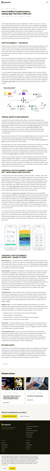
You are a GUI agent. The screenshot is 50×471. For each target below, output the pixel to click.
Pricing (3, 451)
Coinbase (11, 153)
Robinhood (6, 289)
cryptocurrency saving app (19, 193)
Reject (4, 468)
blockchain (29, 67)
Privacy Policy (5, 464)
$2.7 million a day (14, 186)
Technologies (29, 444)
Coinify (3, 301)
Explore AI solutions (25, 416)
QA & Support (29, 436)
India (3, 141)
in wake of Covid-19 (33, 125)
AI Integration (29, 428)
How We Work (5, 444)
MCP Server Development (31, 430)
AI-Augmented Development (32, 426)
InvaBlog (7, 8)
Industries (28, 446)
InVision (33, 326)
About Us (4, 442)
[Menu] (47, 2)
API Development (30, 432)
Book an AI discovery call (9, 416)
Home (3, 8)
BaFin (37, 139)
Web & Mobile (29, 434)
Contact (27, 449)
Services (28, 424)
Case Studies (4, 446)
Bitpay (8, 301)
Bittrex (16, 153)
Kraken (22, 153)
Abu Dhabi (42, 139)
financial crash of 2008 (9, 81)
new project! (22, 353)
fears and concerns (34, 158)
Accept (12, 468)
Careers (3, 449)
